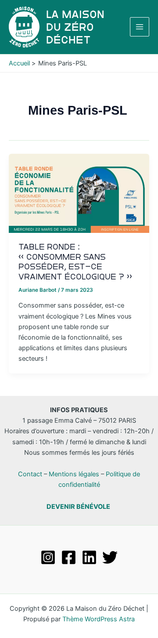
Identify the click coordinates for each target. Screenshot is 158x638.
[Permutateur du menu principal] (139, 26)
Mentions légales (74, 474)
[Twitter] (110, 557)
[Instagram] (48, 557)
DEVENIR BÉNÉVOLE (78, 507)
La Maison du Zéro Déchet (75, 27)
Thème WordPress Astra (98, 619)
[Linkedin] (89, 557)
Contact (30, 474)
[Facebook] (68, 557)
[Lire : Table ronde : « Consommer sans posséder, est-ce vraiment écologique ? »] (79, 192)
